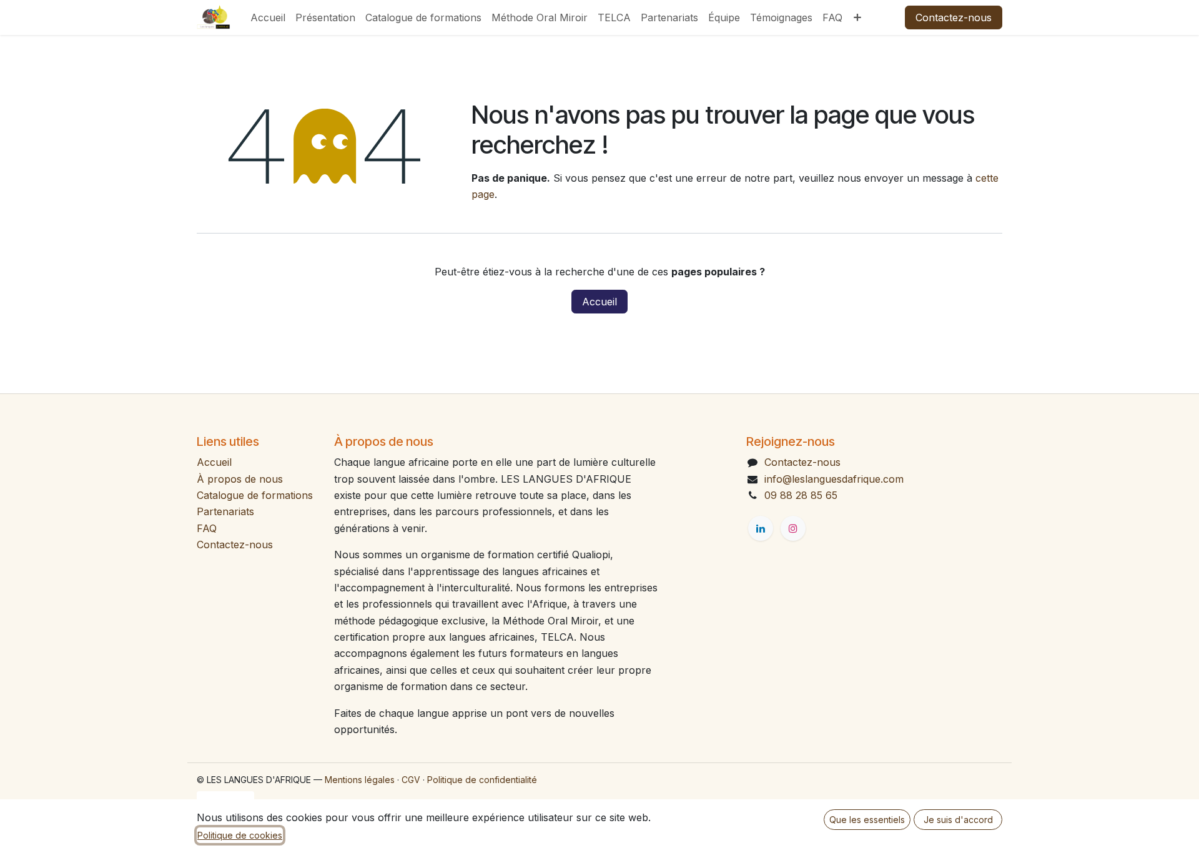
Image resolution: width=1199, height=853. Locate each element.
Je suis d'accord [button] (958, 819)
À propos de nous (240, 479)
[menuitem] (267, 17)
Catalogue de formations (255, 495)
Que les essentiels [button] (867, 819)
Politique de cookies (239, 835)
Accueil (599, 301)
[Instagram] (793, 528)
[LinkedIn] (760, 528)
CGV (411, 779)
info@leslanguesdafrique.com (834, 479)
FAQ (207, 528)
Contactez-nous (953, 17)
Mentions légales (360, 779)
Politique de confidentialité (482, 779)
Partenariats (225, 511)
